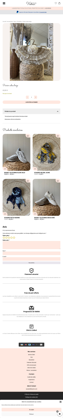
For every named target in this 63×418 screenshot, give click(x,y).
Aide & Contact (31, 386)
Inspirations (31, 379)
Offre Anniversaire (31, 365)
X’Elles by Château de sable (31, 394)
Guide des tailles (31, 377)
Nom (4, 251)
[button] (60, 402)
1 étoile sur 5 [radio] (4, 237)
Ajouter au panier (31, 102)
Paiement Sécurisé (31, 362)
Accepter (31, 409)
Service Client (31, 354)
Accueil (4, 21)
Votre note (6, 235)
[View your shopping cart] (59, 3)
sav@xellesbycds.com (31, 389)
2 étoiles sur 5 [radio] (6, 237)
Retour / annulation (32, 370)
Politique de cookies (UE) (31, 397)
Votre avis (6, 240)
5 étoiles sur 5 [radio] (14, 237)
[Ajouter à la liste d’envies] (28, 136)
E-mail (4, 256)
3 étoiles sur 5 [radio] (9, 237)
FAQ (31, 357)
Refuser (31, 414)
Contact (31, 382)
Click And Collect (31, 367)
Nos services (31, 351)
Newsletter (31, 359)
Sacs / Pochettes (18, 21)
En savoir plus (43, 12)
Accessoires (10, 21)
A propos (31, 374)
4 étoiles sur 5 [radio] (11, 237)
